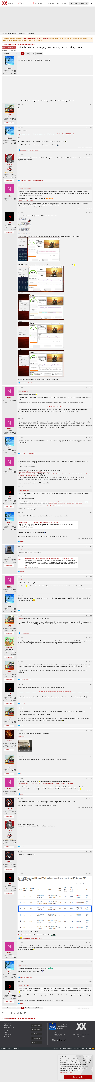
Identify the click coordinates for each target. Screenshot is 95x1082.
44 (28, 53)
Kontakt (6, 1031)
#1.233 (90, 127)
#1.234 (90, 155)
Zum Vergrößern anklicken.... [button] (55, 406)
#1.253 (90, 778)
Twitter (36, 1034)
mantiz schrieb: (23, 550)
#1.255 (90, 821)
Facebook (37, 1025)
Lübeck (14, 562)
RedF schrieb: (22, 580)
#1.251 (90, 730)
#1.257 (90, 874)
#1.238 (90, 419)
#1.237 (90, 387)
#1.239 (90, 437)
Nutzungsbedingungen (65, 1048)
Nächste (38, 53)
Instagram (37, 1038)
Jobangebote (8, 1034)
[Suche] (71, 3)
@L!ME (20, 935)
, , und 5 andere (32, 938)
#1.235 (90, 185)
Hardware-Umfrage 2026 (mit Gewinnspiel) (36, 39)
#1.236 (90, 213)
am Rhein (13, 177)
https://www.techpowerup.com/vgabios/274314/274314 (35, 472)
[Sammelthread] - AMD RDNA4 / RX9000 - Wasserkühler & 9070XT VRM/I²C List (49, 558)
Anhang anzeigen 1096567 (26, 200)
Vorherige (6, 53)
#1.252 (90, 756)
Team (5, 1033)
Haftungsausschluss (10, 1027)
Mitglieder (22, 33)
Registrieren (30, 33)
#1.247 (90, 638)
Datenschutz (8, 1025)
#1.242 (90, 513)
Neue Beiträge (12, 33)
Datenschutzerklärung (66, 1072)
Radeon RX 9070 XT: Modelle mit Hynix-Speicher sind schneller (38, 522)
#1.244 (90, 576)
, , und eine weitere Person (31, 180)
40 (16, 53)
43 (25, 53)
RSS (35, 1042)
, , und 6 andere (29, 150)
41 (19, 53)
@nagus (20, 618)
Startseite (88, 1048)
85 (33, 53)
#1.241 (90, 487)
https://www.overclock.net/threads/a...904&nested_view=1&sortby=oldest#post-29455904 (45, 783)
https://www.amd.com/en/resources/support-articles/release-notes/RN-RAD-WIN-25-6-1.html (46, 134)
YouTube (37, 1030)
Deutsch (17, 1048)
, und (27, 453)
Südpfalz (13, 654)
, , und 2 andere (28, 383)
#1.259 (90, 961)
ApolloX (5, 50)
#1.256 (90, 851)
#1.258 (90, 942)
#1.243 (90, 546)
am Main (13, 229)
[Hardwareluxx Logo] (11, 3)
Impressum (7, 1024)
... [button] (13, 53)
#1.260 (90, 982)
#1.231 (90, 57)
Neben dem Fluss (11, 747)
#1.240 (90, 458)
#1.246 (90, 615)
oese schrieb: (22, 391)
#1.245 (90, 595)
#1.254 (90, 798)
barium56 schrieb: (24, 189)
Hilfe (83, 1048)
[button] (26, 3)
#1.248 (90, 661)
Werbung (6, 1036)
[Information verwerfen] (91, 39)
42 (22, 53)
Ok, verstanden (78, 1077)
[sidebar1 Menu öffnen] (91, 3)
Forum (4, 33)
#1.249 (90, 684)
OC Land (13, 73)
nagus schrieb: (23, 490)
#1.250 (90, 708)
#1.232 (90, 105)
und (24, 633)
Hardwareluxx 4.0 (7, 1048)
